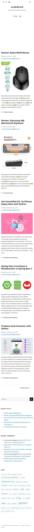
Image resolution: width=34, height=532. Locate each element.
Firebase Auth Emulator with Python (16, 327)
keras (27, 489)
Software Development (10, 257)
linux (10, 494)
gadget (28, 485)
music (8, 498)
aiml (2, 474)
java (22, 489)
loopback (15, 494)
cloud (20, 474)
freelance (24, 485)
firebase (15, 485)
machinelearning (22, 494)
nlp (13, 498)
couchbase (22, 477)
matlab (28, 494)
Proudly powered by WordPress (9, 525)
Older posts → (25, 388)
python (23, 503)
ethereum (26, 481)
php (3, 503)
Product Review (8, 112)
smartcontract (15, 508)
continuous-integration (10, 477)
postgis (9, 503)
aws (5, 474)
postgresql (14, 503)
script (8, 508)
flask (19, 485)
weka (13, 511)
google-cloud (8, 489)
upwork (7, 511)
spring (22, 508)
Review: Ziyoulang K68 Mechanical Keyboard (12, 121)
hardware (16, 489)
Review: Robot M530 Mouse (15, 52)
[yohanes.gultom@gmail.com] (9, 2)
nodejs (18, 498)
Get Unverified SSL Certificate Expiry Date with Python (16, 202)
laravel (5, 494)
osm (24, 498)
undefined (17, 7)
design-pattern (19, 481)
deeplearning (8, 481)
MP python (7, 449)
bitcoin (9, 474)
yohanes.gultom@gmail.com (11, 59)
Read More (14, 313)
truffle (2, 511)
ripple (3, 508)
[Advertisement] (17, 35)
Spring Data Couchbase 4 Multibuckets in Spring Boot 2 (16, 267)
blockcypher (14, 474)
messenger (3, 498)
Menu (15, 16)
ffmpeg (10, 485)
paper (28, 498)
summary (28, 508)
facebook (4, 485)
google (2, 489)
